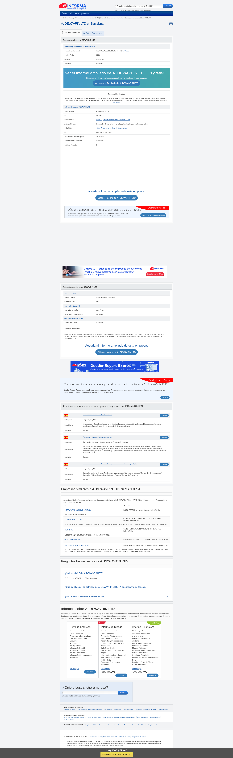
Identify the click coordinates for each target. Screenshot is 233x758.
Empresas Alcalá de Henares (107, 725)
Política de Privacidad (110, 737)
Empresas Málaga (153, 725)
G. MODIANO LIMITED (72, 539)
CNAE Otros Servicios (94, 717)
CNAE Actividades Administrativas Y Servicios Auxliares (119, 717)
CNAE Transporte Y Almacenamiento (75, 717)
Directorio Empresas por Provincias (111, 18)
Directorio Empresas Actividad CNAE (87, 18)
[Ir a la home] (72, 5)
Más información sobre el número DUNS (116, 120)
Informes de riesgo (69, 709)
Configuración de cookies (138, 737)
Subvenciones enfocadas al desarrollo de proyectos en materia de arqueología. (110, 464)
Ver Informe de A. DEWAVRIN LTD (116, 755)
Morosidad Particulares (143, 709)
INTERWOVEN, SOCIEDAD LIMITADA (77, 510)
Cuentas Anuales (163, 709)
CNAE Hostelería (69, 719)
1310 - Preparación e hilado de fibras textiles (111, 128)
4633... (99, 120)
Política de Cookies (124, 737)
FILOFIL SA (68, 530)
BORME (153, 709)
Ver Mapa (125, 51)
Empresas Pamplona (124, 725)
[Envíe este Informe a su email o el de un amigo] (171, 23)
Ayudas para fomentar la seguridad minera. (97, 437)
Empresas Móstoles (91, 725)
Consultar (164, 415)
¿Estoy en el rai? (128, 709)
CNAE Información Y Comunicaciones (148, 717)
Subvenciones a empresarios (112, 709)
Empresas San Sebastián (139, 725)
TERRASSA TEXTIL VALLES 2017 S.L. (77, 545)
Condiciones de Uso (96, 737)
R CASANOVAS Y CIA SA (73, 519)
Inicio (71, 18)
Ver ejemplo (74, 668)
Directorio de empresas (95, 709)
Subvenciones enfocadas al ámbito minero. (97, 415)
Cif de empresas (82, 709)
